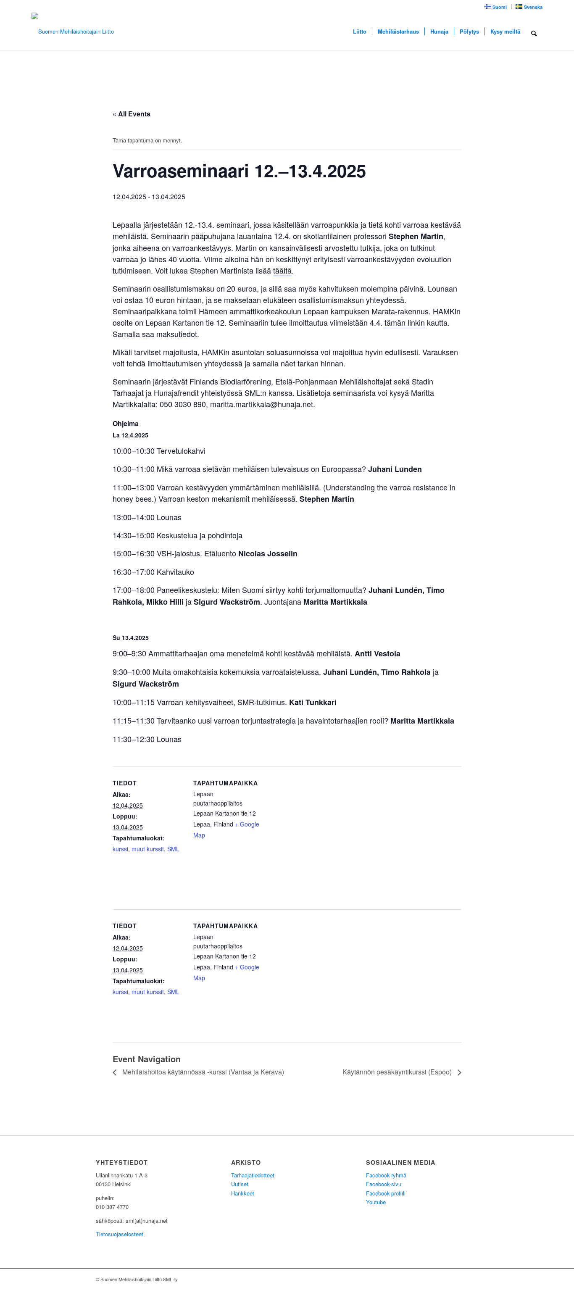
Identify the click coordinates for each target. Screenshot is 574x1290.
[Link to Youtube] (459, 1279)
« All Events (131, 113)
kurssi (120, 849)
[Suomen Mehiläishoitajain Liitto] (73, 31)
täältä (282, 270)
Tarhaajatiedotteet (252, 1175)
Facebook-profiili (385, 1193)
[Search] (534, 31)
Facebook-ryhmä (386, 1175)
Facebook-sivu (383, 1184)
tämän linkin (404, 322)
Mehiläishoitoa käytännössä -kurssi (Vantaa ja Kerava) (202, 1072)
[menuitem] (495, 6)
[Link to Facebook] (472, 1279)
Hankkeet (242, 1193)
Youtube (376, 1202)
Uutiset (239, 1184)
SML (173, 849)
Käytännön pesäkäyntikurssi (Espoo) (397, 1072)
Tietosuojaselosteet (119, 1234)
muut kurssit (148, 849)
